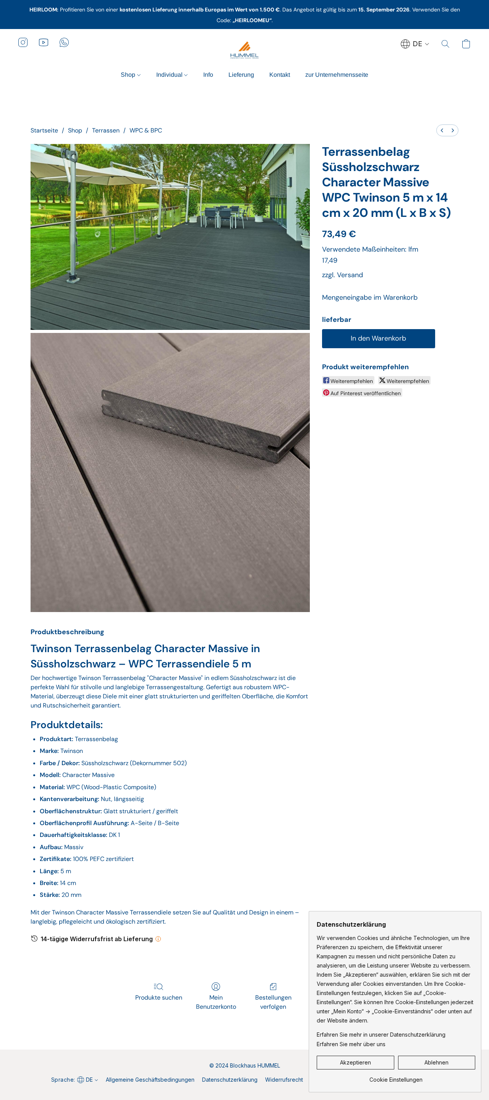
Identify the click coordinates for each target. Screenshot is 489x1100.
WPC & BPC (146, 130)
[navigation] (415, 44)
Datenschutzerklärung (229, 1079)
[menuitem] (442, 130)
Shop (129, 74)
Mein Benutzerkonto (216, 1002)
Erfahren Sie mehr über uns (351, 1044)
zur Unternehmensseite (336, 74)
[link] (396, 1076)
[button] (244, 50)
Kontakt (279, 74)
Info (208, 74)
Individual (170, 74)
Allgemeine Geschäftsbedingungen (150, 1079)
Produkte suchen (158, 997)
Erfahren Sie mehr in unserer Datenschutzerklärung (381, 1034)
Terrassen (106, 130)
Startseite (44, 130)
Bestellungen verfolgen (273, 1002)
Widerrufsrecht (284, 1079)
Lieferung (241, 74)
